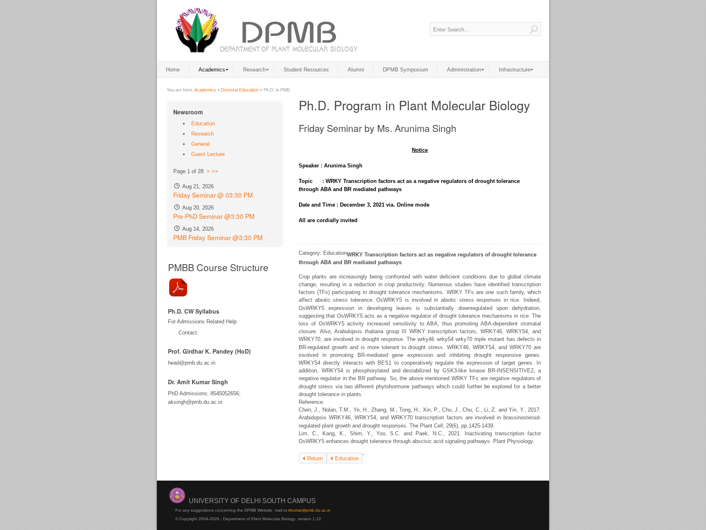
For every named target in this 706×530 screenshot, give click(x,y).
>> (215, 171)
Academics (205, 89)
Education (347, 458)
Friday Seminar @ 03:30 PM (213, 194)
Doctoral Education (240, 89)
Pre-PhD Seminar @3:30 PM (214, 216)
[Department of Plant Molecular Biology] (265, 30)
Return (315, 458)
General (200, 144)
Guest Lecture (208, 154)
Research (202, 134)
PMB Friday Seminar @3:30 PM (218, 237)
